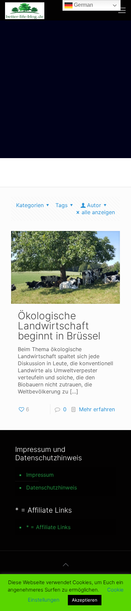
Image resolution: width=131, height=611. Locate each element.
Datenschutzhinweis (51, 487)
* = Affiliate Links (48, 527)
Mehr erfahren (97, 409)
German (83, 5)
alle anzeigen (98, 212)
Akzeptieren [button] (84, 600)
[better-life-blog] (24, 10)
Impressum (40, 474)
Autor (94, 205)
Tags (61, 205)
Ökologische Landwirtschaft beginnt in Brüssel (59, 326)
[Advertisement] (65, 89)
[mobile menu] (122, 10)
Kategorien (30, 205)
